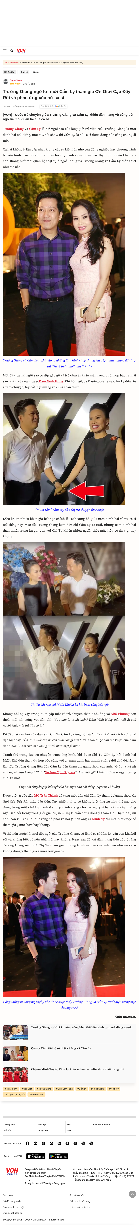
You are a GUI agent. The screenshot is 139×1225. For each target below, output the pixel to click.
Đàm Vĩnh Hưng (65, 1089)
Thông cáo (42, 1130)
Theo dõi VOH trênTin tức (53, 106)
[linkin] (59, 1144)
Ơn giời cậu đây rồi (15, 1094)
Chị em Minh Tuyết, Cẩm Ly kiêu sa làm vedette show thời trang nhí (77, 1069)
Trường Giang (44, 1089)
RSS (69, 1124)
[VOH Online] (21, 51)
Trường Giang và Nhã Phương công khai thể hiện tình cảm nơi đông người (81, 1027)
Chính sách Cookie (12, 1213)
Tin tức (11, 72)
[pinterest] (51, 1144)
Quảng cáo (9, 1124)
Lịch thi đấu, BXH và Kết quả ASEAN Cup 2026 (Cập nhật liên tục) (50, 62)
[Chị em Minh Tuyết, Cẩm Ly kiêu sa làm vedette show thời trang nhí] (15, 1074)
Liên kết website (101, 1124)
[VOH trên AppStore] (35, 1156)
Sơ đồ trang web (12, 1201)
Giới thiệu (8, 1195)
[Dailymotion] (91, 1144)
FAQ (69, 1130)
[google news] (67, 1144)
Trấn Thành (11, 1089)
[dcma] (75, 1144)
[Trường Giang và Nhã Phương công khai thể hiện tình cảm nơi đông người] (15, 1032)
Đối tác (7, 1130)
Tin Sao (36, 72)
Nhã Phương (120, 713)
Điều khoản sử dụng (80, 1201)
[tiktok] (43, 1144)
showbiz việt (37, 1094)
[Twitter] (83, 1144)
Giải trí (24, 72)
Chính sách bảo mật (13, 1207)
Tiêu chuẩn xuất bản (80, 1207)
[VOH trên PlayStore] (58, 1156)
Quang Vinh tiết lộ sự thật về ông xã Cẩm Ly (61, 1048)
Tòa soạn (41, 1124)
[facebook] (27, 1144)
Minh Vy (115, 1089)
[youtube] (35, 1144)
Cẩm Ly (35, 128)
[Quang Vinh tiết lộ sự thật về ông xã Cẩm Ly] (15, 1053)
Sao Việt (28, 1089)
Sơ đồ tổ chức (77, 1195)
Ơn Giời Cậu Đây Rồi (60, 772)
